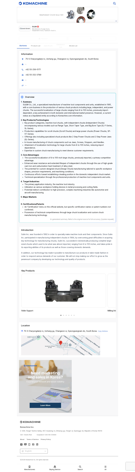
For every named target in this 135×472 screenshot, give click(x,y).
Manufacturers (29, 469)
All (105, 469)
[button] (128, 449)
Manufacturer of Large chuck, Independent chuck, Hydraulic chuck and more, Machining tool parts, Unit (44, 29)
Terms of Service (32, 439)
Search (80, 469)
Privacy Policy (46, 439)
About (22, 439)
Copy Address (103, 331)
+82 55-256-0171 (33, 69)
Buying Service (54, 469)
